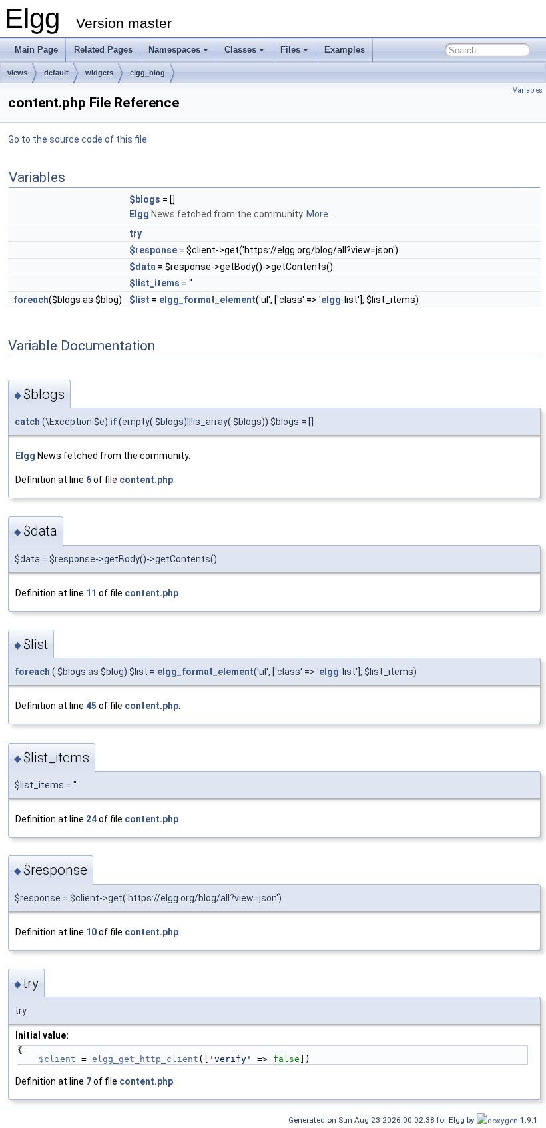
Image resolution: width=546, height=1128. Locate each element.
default (56, 73)
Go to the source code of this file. (78, 139)
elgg (331, 299)
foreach (31, 299)
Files (290, 50)
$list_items (154, 283)
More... (320, 214)
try (135, 233)
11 (91, 593)
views (17, 73)
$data (142, 266)
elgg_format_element (207, 299)
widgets (99, 73)
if (113, 421)
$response (153, 250)
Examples (344, 50)
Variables (528, 90)
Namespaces (174, 50)
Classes (240, 50)
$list (139, 299)
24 (91, 819)
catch (27, 421)
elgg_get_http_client (145, 1059)
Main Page (36, 50)
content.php (146, 479)
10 (91, 932)
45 (91, 705)
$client (57, 1059)
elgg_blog (147, 73)
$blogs (144, 199)
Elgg (139, 214)
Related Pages (103, 50)
